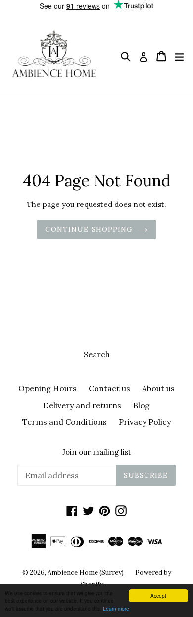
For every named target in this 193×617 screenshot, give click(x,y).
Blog (141, 405)
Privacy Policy (145, 422)
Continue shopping (89, 229)
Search (97, 354)
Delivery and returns (82, 405)
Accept (158, 595)
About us (158, 388)
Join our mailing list (96, 452)
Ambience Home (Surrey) (86, 572)
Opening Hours (47, 388)
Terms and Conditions (64, 422)
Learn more (116, 608)
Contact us (109, 388)
